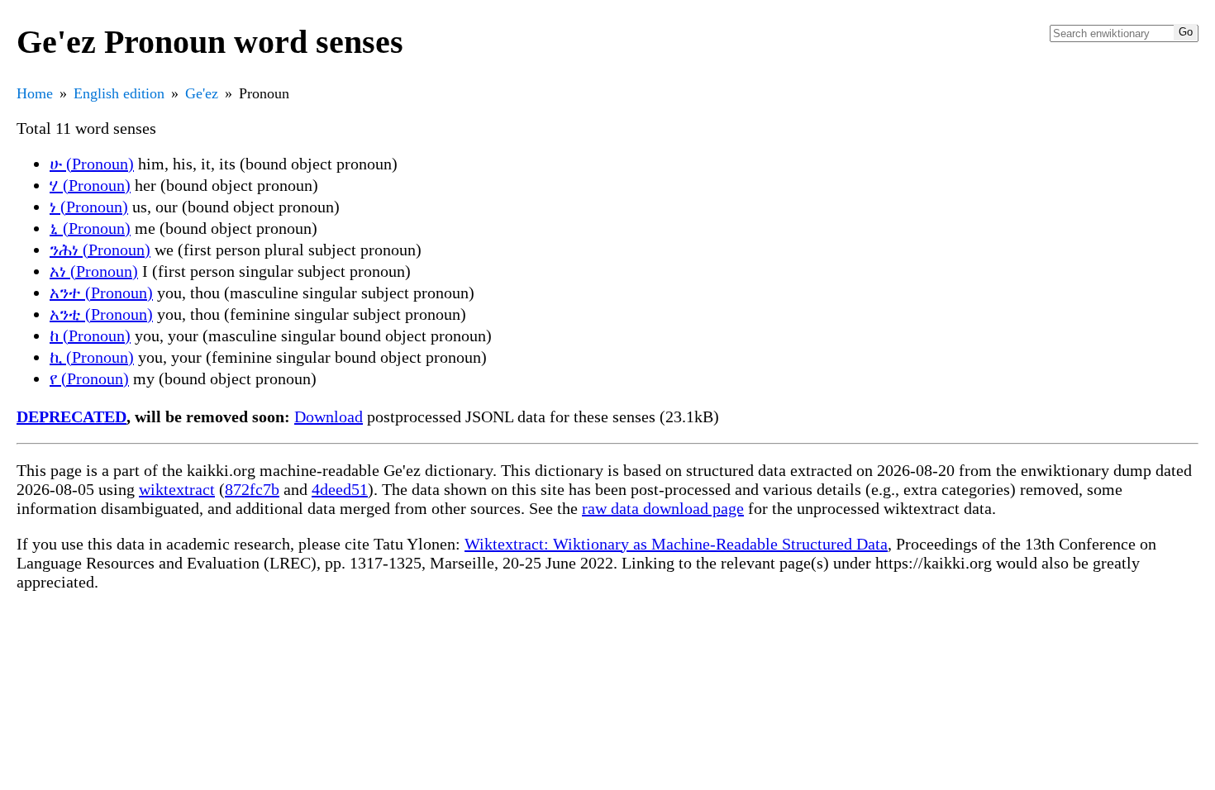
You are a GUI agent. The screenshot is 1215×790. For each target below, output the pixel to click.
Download (328, 416)
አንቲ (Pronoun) (101, 314)
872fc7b (252, 489)
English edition (119, 93)
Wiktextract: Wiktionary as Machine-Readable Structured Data (676, 544)
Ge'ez (201, 93)
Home (35, 93)
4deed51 (340, 489)
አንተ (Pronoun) (101, 292)
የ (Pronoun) (89, 378)
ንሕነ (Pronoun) (100, 249)
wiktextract (177, 489)
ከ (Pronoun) (90, 335)
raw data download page (663, 508)
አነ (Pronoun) (94, 271)
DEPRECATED (71, 416)
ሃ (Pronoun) (90, 185)
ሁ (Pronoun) (92, 164)
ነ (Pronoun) (89, 207)
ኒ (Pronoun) (90, 228)
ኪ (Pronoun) (92, 357)
